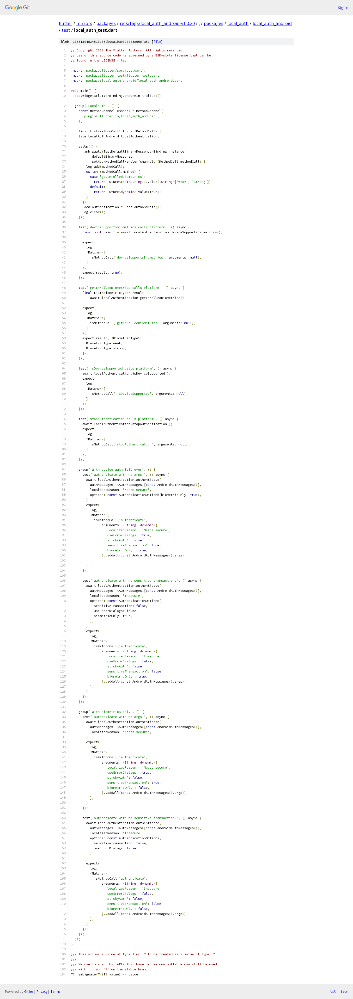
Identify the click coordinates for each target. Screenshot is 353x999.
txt (333, 991)
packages (106, 23)
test (66, 30)
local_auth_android (272, 23)
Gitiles (29, 991)
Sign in (343, 7)
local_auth (238, 23)
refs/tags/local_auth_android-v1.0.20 (157, 23)
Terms (55, 991)
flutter (65, 23)
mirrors (84, 23)
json (344, 991)
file (157, 42)
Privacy (42, 991)
